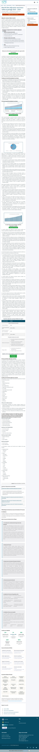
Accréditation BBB (13, 634)
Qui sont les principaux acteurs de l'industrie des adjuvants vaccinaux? (12, 505)
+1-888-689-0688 (24, 737)
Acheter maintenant (33, 13)
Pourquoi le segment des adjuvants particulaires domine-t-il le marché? (12, 498)
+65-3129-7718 (23, 739)
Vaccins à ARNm (6, 708)
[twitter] (30, 747)
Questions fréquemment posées (31, 20)
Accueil (2, 5)
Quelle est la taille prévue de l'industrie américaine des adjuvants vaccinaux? (11, 501)
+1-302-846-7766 (23, 738)
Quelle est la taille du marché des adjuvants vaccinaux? (11, 488)
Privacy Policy (25, 750)
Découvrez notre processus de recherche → (15, 700)
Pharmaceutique (9, 5)
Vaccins (14, 5)
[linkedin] (27, 747)
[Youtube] (36, 747)
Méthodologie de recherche (32, 21)
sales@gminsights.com (24, 740)
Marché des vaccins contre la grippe (9, 713)
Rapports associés (30, 23)
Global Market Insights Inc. (6, 745)
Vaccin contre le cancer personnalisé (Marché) (11, 712)
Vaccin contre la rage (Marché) (8, 710)
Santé (5, 5)
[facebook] (33, 747)
